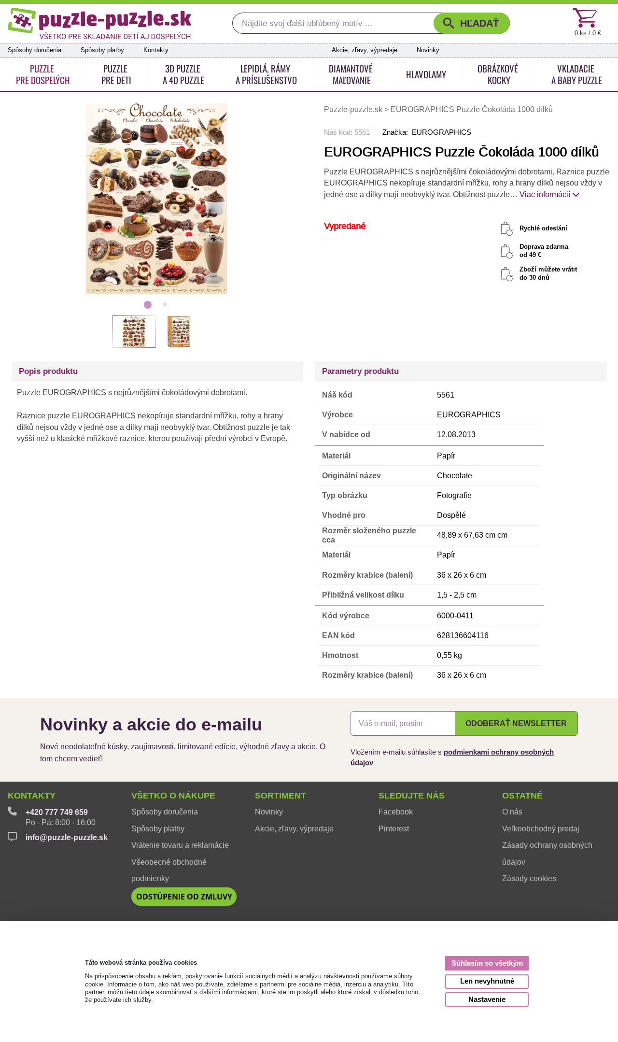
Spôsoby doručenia (34, 50)
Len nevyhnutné (487, 981)
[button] (472, 23)
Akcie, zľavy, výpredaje (364, 50)
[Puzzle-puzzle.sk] (100, 23)
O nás (512, 812)
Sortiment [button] (280, 795)
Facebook (396, 812)
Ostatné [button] (522, 795)
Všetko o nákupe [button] (173, 795)
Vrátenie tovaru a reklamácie (180, 845)
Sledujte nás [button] (412, 795)
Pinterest (394, 829)
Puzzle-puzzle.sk (354, 109)
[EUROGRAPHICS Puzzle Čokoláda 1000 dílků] (156, 198)
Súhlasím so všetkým (487, 963)
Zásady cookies (529, 878)
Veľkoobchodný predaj (540, 829)
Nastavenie (487, 999)
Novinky (428, 50)
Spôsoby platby (102, 50)
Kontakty (156, 50)
